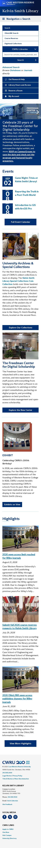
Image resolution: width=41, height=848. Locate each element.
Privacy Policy (17, 776)
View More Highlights (20, 743)
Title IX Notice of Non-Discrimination (15, 779)
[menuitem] (20, 829)
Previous (2, 111)
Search (7, 28)
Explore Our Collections (20, 327)
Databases (15, 70)
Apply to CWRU (7, 829)
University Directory (9, 838)
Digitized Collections (13, 44)
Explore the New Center (20, 410)
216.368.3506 (12, 797)
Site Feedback (7, 804)
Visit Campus (6, 835)
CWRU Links (8, 825)
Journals (28, 70)
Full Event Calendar (20, 222)
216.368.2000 (7, 773)
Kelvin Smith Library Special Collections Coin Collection (18, 281)
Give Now (5, 832)
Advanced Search (10, 67)
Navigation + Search (15, 19)
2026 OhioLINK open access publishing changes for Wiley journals (17, 699)
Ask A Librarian (12, 801)
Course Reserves (11, 38)
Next (38, 111)
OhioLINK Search (11, 33)
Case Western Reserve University (19, 767)
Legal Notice (6, 776)
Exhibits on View (12, 504)
